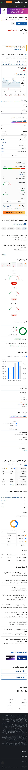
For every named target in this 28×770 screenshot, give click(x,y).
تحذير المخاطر (24, 761)
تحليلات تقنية (22, 260)
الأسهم (25, 6)
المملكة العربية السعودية (9, 6)
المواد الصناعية (4, 500)
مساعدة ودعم (10, 705)
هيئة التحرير (10, 708)
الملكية (25, 512)
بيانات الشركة (19, 58)
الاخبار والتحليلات (11, 54)
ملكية (14, 58)
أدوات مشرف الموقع (23, 708)
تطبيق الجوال (24, 702)
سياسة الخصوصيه (24, 756)
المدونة (25, 699)
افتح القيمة (5, 101)
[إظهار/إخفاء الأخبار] (17, 62)
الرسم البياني (20, 54)
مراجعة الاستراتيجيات (18, 49)
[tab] (20, 265)
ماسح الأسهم (19, 6)
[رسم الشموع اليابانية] (25, 62)
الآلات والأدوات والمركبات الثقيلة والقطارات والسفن (11, 497)
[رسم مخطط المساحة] (23, 62)
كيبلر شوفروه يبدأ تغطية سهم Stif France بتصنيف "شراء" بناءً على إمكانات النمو (14, 236)
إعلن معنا (11, 702)
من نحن (11, 699)
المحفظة (25, 705)
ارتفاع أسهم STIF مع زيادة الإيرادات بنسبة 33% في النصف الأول (14, 246)
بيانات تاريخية (9, 58)
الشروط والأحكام (24, 751)
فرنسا (2, 507)
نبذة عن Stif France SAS (18, 491)
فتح (11, 484)
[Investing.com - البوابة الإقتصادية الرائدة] (19, 2)
